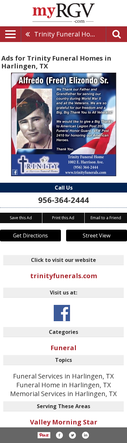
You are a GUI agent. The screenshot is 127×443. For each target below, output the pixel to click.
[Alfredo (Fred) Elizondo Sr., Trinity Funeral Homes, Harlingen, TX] (63, 124)
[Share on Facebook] (59, 435)
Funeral (63, 347)
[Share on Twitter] (72, 435)
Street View (96, 235)
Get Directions (30, 235)
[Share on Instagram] (85, 435)
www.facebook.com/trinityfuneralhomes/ (62, 313)
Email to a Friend (106, 218)
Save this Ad (21, 218)
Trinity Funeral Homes (68, 34)
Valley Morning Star (63, 422)
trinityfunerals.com (63, 276)
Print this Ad (63, 218)
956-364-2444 (63, 199)
